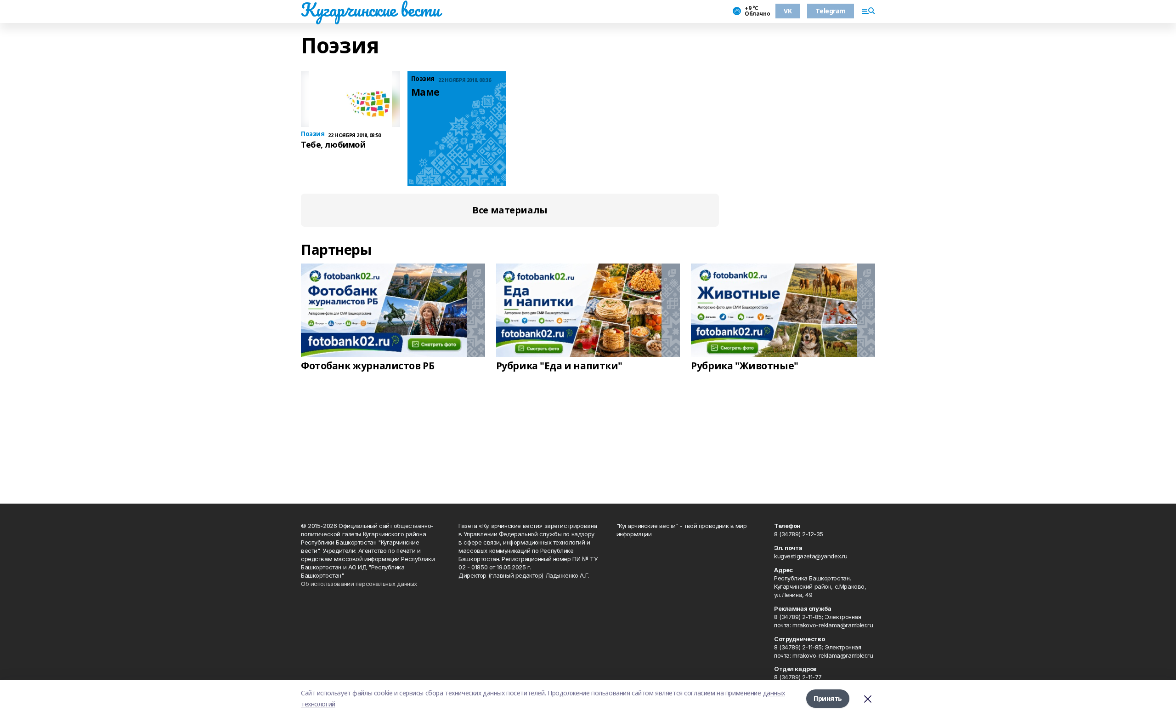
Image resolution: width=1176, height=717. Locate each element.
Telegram (830, 10)
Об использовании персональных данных (359, 583)
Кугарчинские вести (370, 9)
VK (788, 10)
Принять (828, 698)
